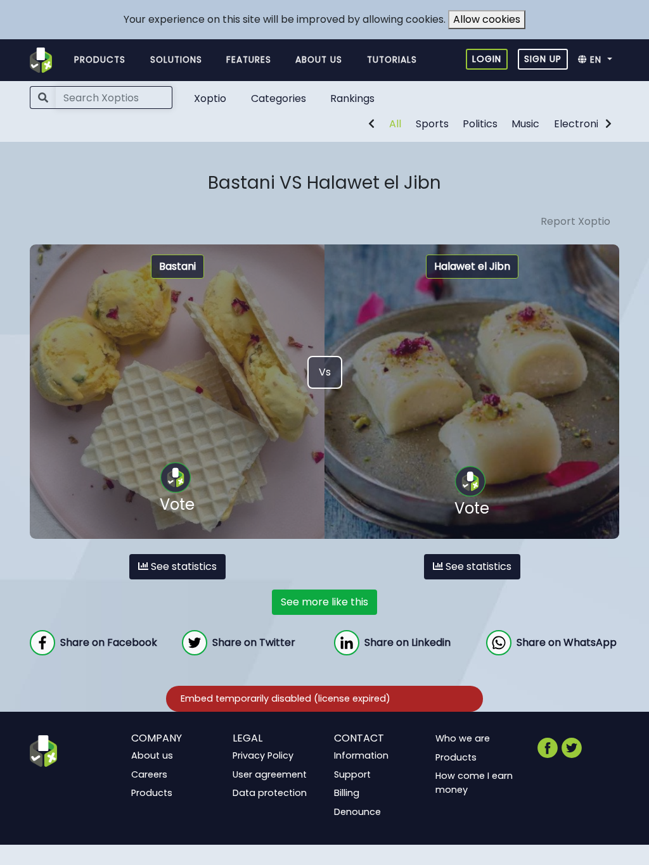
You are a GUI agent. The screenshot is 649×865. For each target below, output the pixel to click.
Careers (149, 773)
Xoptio (210, 98)
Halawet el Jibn (472, 266)
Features (248, 60)
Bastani (177, 266)
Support (352, 773)
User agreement (270, 773)
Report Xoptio (575, 221)
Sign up (543, 59)
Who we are (462, 738)
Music (525, 124)
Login (486, 59)
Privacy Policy (263, 755)
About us (318, 60)
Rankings (352, 98)
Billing (346, 792)
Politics (480, 124)
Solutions (176, 60)
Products (99, 60)
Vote (177, 504)
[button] (598, 60)
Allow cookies (486, 19)
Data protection (270, 792)
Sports (432, 124)
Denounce (357, 811)
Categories (278, 98)
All (395, 124)
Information (361, 755)
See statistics (182, 566)
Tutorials (392, 60)
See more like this (324, 602)
